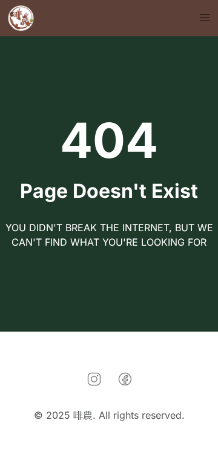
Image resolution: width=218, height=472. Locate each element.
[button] (204, 18)
